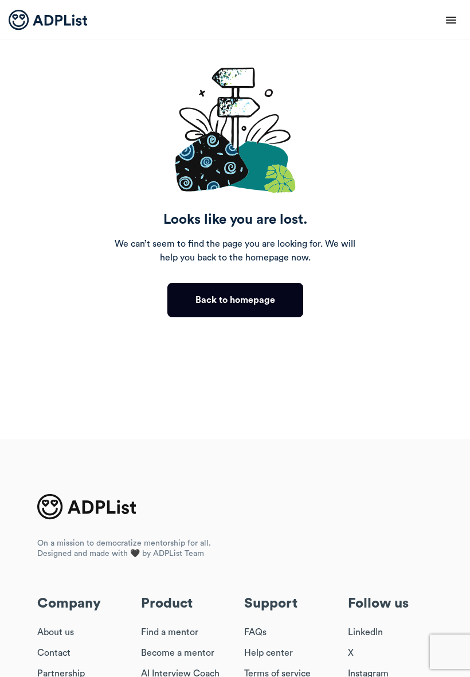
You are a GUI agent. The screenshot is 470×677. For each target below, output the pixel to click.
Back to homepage (235, 300)
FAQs (255, 632)
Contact (53, 652)
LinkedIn (365, 632)
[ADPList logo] (48, 20)
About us (55, 632)
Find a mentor (169, 632)
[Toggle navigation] (451, 20)
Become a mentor (177, 652)
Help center (268, 652)
